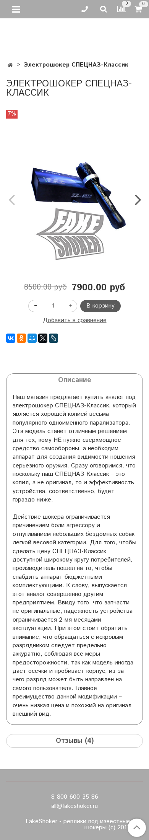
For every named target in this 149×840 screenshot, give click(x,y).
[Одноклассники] (21, 338)
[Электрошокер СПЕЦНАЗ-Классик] (74, 193)
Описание (74, 380)
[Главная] (10, 65)
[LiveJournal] (53, 338)
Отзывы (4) (75, 741)
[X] (42, 338)
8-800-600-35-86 (74, 797)
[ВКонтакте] (10, 338)
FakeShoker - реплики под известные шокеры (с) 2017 (78, 825)
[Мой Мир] (32, 338)
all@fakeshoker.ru (74, 806)
